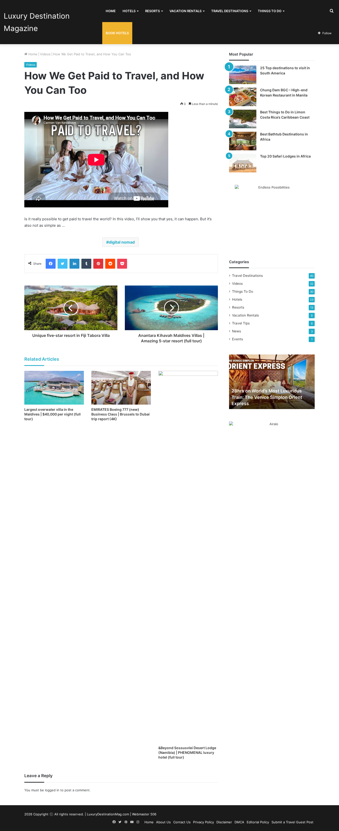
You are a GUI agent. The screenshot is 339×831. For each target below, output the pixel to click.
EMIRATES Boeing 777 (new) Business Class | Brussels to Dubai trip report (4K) (120, 414)
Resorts (152, 11)
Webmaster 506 (144, 814)
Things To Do (269, 11)
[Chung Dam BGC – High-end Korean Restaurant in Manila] (242, 97)
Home (111, 11)
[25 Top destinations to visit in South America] (242, 74)
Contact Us (182, 822)
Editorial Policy (258, 822)
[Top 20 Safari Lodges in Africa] (242, 163)
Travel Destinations (229, 11)
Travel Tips (241, 323)
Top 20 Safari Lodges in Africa (285, 156)
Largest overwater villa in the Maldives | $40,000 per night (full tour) (52, 414)
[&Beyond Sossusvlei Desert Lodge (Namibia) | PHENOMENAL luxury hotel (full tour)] (188, 557)
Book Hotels (117, 33)
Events (237, 339)
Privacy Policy (203, 822)
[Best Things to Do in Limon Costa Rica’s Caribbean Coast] (242, 119)
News (236, 331)
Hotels (129, 11)
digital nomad (122, 242)
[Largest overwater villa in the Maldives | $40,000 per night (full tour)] (54, 387)
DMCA (239, 822)
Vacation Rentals (186, 11)
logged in (52, 790)
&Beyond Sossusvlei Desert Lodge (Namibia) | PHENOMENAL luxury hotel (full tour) (187, 752)
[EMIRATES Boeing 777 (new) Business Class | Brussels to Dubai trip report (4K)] (121, 387)
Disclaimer (224, 822)
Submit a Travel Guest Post (292, 822)
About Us (163, 822)
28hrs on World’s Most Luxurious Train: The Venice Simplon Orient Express (267, 397)
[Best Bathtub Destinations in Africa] (242, 141)
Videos (45, 54)
